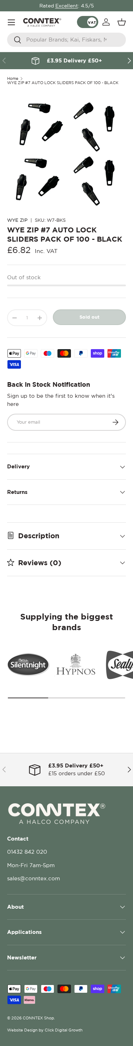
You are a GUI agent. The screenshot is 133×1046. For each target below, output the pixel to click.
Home (12, 79)
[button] (121, 22)
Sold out (89, 317)
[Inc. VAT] (87, 22)
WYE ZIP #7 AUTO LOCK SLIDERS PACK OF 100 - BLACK (62, 83)
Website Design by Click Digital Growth (45, 1030)
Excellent (66, 6)
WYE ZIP (17, 220)
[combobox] (66, 40)
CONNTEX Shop (38, 1018)
